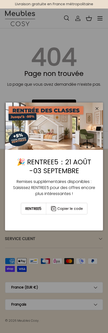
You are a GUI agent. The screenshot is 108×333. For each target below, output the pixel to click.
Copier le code (70, 208)
